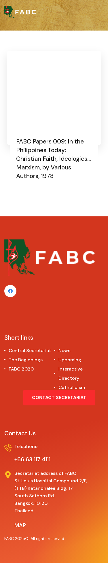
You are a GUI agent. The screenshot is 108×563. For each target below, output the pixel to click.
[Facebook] (10, 291)
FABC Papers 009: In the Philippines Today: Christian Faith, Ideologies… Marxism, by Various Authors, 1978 (53, 158)
